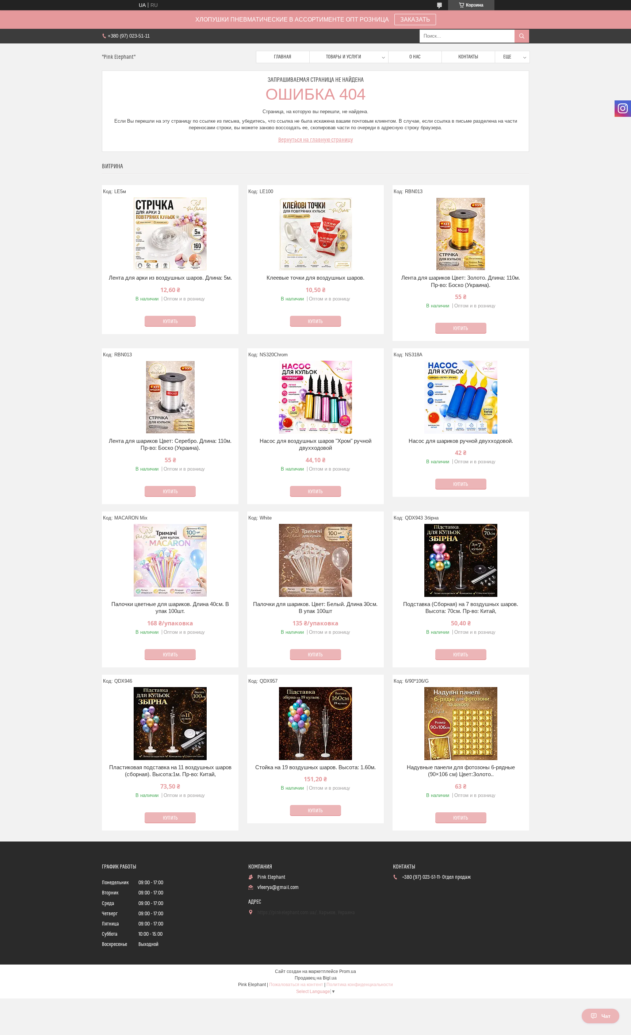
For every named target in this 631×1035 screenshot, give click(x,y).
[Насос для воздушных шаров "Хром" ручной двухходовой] (315, 397)
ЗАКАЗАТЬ (415, 19)
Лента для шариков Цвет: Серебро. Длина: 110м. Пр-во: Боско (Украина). (170, 444)
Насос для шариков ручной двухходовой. (461, 441)
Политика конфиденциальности (359, 984)
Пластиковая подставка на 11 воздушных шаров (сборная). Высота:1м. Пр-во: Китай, (170, 771)
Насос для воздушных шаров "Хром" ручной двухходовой (315, 444)
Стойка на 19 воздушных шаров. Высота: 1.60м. (315, 767)
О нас (415, 57)
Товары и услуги (343, 57)
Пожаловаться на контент (296, 984)
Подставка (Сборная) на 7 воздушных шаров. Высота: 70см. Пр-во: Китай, (460, 607)
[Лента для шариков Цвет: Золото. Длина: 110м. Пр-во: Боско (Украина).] (461, 234)
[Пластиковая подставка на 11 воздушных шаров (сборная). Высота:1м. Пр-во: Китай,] (170, 723)
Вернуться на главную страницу (315, 140)
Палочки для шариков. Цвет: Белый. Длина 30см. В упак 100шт (315, 607)
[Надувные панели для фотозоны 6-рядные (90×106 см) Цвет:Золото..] (461, 723)
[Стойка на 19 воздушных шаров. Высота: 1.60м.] (315, 723)
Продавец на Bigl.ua (316, 978)
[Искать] (522, 36)
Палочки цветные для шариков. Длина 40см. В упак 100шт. (170, 607)
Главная (282, 57)
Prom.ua (347, 971)
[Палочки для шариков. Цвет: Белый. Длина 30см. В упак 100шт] (315, 560)
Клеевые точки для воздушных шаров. (315, 278)
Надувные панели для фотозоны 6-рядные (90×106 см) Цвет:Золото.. (461, 771)
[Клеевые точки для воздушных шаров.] (315, 234)
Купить (170, 322)
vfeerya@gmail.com (278, 887)
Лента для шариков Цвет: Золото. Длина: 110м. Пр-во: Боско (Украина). (460, 281)
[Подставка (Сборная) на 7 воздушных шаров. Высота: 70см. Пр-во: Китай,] (461, 560)
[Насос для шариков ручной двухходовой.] (461, 397)
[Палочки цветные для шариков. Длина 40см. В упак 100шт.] (170, 560)
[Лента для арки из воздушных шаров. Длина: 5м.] (170, 234)
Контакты (468, 57)
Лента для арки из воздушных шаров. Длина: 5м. (170, 278)
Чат (606, 1016)
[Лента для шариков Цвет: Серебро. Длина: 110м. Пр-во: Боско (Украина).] (170, 397)
